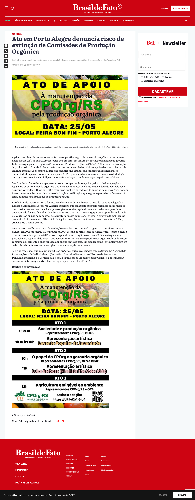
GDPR (72, 495)
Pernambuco (105, 461)
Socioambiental (72, 472)
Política (114, 20)
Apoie (7, 20)
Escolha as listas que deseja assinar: (154, 74)
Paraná (103, 456)
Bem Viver (70, 468)
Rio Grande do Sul (107, 470)
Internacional (72, 460)
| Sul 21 (38, 65)
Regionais (41, 20)
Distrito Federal (90, 465)
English (164, 8)
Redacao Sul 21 (31, 65)
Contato (19, 476)
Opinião (76, 20)
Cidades (102, 20)
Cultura (63, 20)
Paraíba (87, 475)
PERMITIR (182, 495)
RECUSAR (163, 495)
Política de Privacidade (27, 482)
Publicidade (21, 470)
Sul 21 (60, 421)
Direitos (69, 464)
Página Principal (23, 20)
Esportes (89, 20)
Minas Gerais (89, 470)
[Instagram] (12, 8)
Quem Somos (129, 20)
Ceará (87, 461)
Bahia (87, 456)
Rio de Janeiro (106, 465)
